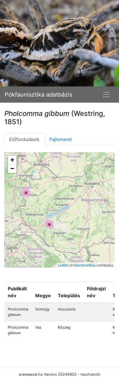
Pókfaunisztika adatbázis (38, 94)
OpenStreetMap (84, 265)
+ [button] (12, 159)
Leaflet (63, 265)
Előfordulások (24, 139)
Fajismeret (60, 139)
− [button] (12, 168)
